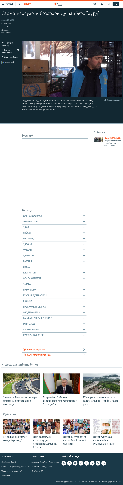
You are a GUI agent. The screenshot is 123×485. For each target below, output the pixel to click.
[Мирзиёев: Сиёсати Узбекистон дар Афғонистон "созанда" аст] (61, 383)
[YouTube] (101, 4)
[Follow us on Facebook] (69, 463)
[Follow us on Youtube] (75, 463)
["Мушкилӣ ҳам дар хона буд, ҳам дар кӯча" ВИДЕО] (98, 139)
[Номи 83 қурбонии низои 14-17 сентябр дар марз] (76, 426)
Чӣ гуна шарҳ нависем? (11, 471)
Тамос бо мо (6, 476)
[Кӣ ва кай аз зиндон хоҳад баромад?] (16, 426)
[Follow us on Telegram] (92, 463)
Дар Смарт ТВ (37, 471)
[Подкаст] (103, 463)
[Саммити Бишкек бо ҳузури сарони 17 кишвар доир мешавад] (21, 383)
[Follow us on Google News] (64, 463)
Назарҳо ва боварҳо (113, 138)
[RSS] (98, 463)
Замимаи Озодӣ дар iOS (41, 467)
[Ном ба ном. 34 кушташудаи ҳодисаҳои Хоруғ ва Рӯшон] (46, 426)
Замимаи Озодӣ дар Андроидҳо (45, 462)
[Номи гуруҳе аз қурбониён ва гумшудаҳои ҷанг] (106, 426)
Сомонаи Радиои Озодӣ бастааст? (15, 467)
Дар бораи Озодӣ (8, 462)
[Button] (10, 44)
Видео (27, 4)
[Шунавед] (109, 4)
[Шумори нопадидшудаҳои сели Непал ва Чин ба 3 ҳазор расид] (101, 383)
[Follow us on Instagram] (81, 463)
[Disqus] (55, 169)
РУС (94, 4)
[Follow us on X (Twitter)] (86, 463)
